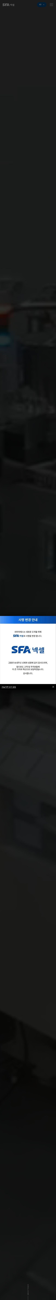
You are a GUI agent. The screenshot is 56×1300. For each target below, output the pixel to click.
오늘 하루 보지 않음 (9, 687)
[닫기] (53, 687)
